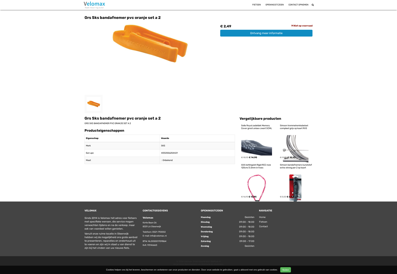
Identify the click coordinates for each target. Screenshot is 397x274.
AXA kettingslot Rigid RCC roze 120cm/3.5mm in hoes (256, 166)
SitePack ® (215, 261)
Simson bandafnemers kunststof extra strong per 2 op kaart (296, 166)
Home (262, 217)
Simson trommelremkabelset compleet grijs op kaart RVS (294, 127)
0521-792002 (159, 232)
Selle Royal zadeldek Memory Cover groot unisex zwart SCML (256, 127)
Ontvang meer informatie (266, 33)
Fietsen (256, 4)
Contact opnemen (298, 4)
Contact (263, 226)
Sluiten (285, 270)
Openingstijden (274, 4)
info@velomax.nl (158, 236)
